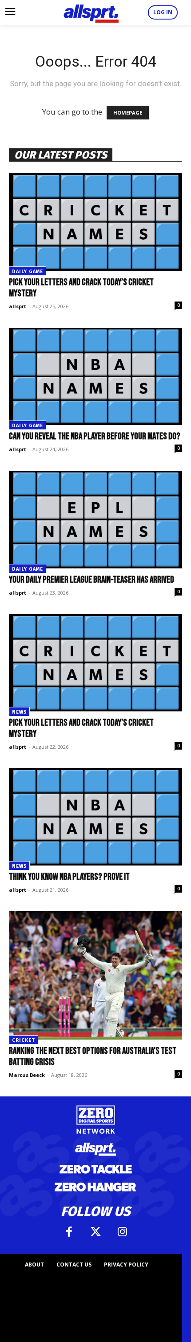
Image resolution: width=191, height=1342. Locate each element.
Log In (162, 12)
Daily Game (27, 271)
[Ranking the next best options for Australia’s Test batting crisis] (95, 975)
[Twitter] (95, 1232)
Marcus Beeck (27, 1075)
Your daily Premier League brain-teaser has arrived (91, 579)
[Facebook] (69, 1232)
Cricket (23, 1040)
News (19, 712)
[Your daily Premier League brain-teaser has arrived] (95, 519)
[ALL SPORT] (91, 12)
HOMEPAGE (127, 112)
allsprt (17, 306)
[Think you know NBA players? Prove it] (95, 817)
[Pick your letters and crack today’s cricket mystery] (95, 221)
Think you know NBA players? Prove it (69, 876)
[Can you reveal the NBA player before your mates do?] (95, 376)
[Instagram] (122, 1232)
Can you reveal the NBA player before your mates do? (94, 436)
